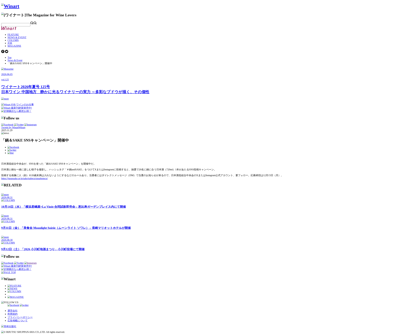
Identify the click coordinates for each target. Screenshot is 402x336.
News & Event (15, 60)
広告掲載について (18, 320)
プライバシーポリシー (20, 317)
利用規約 (13, 314)
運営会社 (13, 310)
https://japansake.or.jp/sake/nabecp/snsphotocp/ (24, 178)
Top (9, 57)
